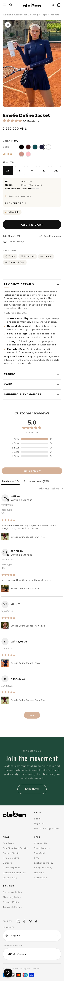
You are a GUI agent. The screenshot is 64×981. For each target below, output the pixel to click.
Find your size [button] (14, 203)
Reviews (39, 872)
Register (39, 823)
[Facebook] (24, 921)
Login (37, 818)
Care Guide (40, 877)
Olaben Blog (10, 877)
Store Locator (42, 848)
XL (56, 170)
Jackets (55, 14)
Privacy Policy (11, 902)
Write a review (32, 470)
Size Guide (40, 853)
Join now (32, 789)
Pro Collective (11, 858)
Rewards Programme (46, 828)
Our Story (8, 843)
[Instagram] (18, 921)
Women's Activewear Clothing (20, 14)
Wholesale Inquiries (14, 872)
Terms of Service (12, 907)
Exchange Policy (43, 862)
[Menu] (5, 5)
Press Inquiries (11, 867)
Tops (44, 14)
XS (8, 170)
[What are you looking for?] (10, 5)
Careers (7, 862)
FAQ (36, 858)
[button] (59, 5)
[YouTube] (30, 921)
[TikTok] (36, 921)
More (32, 715)
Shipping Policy (43, 867)
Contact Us (40, 843)
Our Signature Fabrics (15, 848)
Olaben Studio (11, 853)
